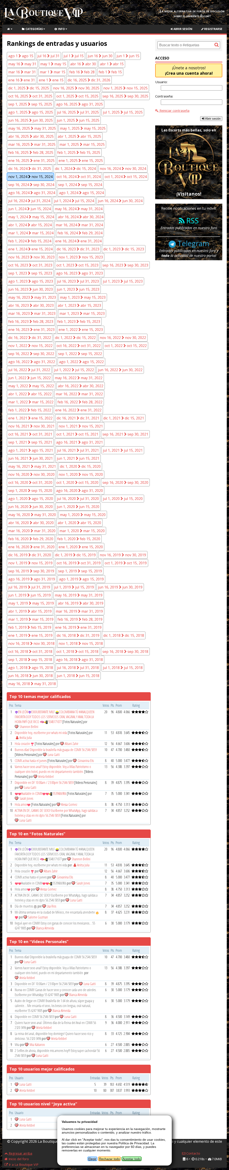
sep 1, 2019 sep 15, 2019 (80, 571)
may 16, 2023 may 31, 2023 (32, 297)
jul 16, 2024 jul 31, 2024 (29, 200)
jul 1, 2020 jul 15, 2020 (123, 498)
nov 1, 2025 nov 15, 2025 (125, 88)
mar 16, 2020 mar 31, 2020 (31, 530)
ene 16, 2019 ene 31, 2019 (78, 627)
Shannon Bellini (28, 726)
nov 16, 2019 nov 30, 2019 (123, 554)
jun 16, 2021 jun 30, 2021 (30, 458)
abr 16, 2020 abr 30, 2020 (31, 522)
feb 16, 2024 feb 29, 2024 (79, 233)
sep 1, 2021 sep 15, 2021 (30, 442)
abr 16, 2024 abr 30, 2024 (80, 216)
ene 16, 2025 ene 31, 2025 (31, 160)
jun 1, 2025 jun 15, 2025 (78, 120)
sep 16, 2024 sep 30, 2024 (31, 184)
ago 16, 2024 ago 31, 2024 (31, 192)
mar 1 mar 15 (52, 72)
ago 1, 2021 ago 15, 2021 (30, 450)
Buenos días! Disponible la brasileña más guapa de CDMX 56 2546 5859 (56, 749)
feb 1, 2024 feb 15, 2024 (29, 241)
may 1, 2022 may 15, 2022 (31, 385)
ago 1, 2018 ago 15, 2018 (30, 667)
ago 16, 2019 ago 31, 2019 (31, 579)
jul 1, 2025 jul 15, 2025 (123, 112)
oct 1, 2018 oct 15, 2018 (77, 651)
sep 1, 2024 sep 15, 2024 (80, 184)
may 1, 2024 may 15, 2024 (31, 216)
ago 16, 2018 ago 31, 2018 (79, 659)
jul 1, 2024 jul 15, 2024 (74, 200)
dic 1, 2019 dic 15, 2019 (75, 554)
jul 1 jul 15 (74, 55)
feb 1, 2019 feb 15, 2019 (29, 627)
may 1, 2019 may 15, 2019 (31, 603)
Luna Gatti (54, 754)
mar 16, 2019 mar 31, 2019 (79, 611)
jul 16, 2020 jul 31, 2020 (78, 498)
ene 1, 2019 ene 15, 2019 (30, 635)
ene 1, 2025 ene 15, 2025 (81, 160)
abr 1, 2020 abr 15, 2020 (79, 522)
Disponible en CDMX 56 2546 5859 (34, 1016)
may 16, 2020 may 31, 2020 (32, 514)
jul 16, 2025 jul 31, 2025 (78, 112)
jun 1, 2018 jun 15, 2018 (78, 675)
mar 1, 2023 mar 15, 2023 (82, 313)
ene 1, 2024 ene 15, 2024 (30, 249)
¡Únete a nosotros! (189, 70)
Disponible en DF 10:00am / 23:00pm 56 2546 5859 (44, 782)
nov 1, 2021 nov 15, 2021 (81, 426)
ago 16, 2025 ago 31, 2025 (79, 104)
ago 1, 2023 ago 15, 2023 (30, 281)
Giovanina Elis (86, 760)
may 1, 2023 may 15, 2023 (83, 297)
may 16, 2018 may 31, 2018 (32, 683)
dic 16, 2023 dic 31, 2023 (78, 249)
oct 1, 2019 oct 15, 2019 (126, 563)
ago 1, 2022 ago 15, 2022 (81, 361)
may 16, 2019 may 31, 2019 (78, 595)
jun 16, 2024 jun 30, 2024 (120, 200)
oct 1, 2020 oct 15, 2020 (77, 482)
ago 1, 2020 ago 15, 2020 (30, 498)
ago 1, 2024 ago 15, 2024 (81, 192)
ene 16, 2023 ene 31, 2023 (31, 329)
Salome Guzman (38, 917)
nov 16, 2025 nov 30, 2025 (76, 88)
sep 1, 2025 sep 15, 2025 (30, 104)
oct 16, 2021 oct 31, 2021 (30, 434)
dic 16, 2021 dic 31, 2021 (78, 418)
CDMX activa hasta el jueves (31, 760)
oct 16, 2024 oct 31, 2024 (79, 176)
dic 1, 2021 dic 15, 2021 (123, 418)
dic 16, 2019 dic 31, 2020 (29, 554)
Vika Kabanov (37, 1044)
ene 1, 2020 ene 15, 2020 (81, 546)
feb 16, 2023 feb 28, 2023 (30, 321)
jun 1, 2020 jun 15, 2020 (78, 506)
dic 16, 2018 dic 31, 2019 (78, 635)
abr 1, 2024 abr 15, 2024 (30, 224)
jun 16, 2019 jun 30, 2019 (120, 587)
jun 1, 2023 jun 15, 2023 (78, 289)
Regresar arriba (20, 1153)
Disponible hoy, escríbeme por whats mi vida (41, 732)
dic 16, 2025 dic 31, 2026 (89, 80)
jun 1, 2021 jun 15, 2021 (78, 458)
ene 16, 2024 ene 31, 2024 (78, 241)
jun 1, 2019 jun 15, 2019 (29, 595)
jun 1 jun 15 (128, 55)
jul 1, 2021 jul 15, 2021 (123, 450)
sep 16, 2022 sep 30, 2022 (31, 353)
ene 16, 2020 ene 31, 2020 (31, 546)
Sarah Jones (26, 798)
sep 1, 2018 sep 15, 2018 (30, 659)
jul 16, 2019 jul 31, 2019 (29, 587)
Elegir (92, 1159)
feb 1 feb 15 (110, 72)
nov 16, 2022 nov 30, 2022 (123, 337)
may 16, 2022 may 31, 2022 (78, 377)
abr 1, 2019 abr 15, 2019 (30, 611)
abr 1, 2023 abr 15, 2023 (79, 305)
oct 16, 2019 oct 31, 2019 (79, 563)
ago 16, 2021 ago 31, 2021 (79, 442)
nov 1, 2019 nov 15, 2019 (30, 563)
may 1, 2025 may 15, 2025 (83, 128)
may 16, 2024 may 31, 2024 (78, 208)
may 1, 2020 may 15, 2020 (83, 514)
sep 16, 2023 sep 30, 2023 (125, 265)
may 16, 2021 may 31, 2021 (32, 466)
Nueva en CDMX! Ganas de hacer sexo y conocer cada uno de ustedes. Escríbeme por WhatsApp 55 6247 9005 (55, 992)
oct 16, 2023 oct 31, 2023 (30, 265)
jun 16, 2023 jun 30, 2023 (30, 289)
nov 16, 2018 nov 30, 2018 (31, 643)
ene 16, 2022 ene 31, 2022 (78, 410)
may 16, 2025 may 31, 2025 (32, 128)
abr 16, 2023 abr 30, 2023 (31, 305)
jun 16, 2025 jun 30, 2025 (30, 120)
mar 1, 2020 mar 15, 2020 (82, 530)
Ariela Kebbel (46, 776)
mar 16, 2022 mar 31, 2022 (79, 393)
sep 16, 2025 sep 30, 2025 (125, 96)
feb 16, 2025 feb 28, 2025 (30, 152)
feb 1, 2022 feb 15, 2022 (29, 410)
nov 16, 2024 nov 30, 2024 (123, 168)
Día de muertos (24, 906)
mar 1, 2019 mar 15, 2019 (30, 619)
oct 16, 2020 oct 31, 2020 (30, 482)
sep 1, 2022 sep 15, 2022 (80, 353)
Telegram (192, 243)
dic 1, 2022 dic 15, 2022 (75, 337)
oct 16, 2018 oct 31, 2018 (30, 651)
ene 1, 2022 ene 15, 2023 (81, 329)
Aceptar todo (132, 1159)
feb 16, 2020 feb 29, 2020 (30, 538)
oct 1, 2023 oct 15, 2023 (77, 265)
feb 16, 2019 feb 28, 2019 (79, 619)
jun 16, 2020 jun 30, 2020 (30, 506)
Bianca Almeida (45, 928)
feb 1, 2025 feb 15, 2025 (78, 152)
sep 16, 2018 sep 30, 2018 (125, 651)
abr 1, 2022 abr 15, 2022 (30, 393)
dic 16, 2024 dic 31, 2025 (29, 168)
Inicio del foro (18, 1159)
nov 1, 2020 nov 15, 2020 (81, 474)
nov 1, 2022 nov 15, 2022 (30, 345)
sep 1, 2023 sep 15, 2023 (30, 273)
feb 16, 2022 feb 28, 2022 (79, 402)
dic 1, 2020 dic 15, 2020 (80, 466)
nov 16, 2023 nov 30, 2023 (31, 257)
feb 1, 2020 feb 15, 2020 (78, 538)
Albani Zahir (71, 743)
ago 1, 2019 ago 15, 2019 (81, 579)
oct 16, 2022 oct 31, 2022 (79, 345)
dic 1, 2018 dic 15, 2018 (123, 635)
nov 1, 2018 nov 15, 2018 (81, 643)
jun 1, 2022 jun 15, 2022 (29, 377)
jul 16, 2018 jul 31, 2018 (78, 667)
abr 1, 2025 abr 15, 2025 (79, 136)
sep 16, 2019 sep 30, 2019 (31, 571)
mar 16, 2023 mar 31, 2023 (31, 313)
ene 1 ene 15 (51, 80)
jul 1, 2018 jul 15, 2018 (123, 667)
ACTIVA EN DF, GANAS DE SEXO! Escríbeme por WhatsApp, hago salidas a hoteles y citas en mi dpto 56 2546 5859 (56, 813)
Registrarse (213, 29)
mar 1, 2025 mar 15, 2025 (82, 144)
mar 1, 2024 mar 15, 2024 (30, 233)
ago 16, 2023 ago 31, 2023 (79, 273)
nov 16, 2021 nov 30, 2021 (31, 426)
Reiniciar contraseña (174, 110)
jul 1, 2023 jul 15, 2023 (123, 281)
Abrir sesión (182, 29)
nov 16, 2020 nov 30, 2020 (31, 474)
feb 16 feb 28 (82, 72)
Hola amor (21, 804)
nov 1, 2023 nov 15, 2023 (81, 257)
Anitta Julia (25, 737)
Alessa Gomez (69, 804)
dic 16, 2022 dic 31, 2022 (29, 337)
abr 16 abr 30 (83, 63)
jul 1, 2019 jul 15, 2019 (74, 587)
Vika (17, 1044)
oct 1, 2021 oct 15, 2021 (77, 434)
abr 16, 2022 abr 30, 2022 (80, 385)
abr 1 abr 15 (112, 63)
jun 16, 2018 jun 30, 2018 (30, 675)
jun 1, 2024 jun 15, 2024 (29, 208)
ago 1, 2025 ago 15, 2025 (30, 112)
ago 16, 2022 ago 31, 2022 (31, 361)
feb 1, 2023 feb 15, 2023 (78, 321)
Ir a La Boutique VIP (23, 1164)
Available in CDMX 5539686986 (43, 793)
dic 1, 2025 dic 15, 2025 (28, 88)
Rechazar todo (109, 1159)
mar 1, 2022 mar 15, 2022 (30, 402)
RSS (191, 220)
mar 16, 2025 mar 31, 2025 (31, 144)
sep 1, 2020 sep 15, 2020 (30, 490)
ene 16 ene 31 (21, 80)
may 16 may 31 (22, 63)
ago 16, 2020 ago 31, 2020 (79, 490)
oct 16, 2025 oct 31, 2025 (30, 96)
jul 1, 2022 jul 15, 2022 (74, 369)
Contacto (192, 1153)
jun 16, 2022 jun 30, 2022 (120, 369)
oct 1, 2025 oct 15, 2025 (77, 96)
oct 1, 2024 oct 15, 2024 (126, 176)
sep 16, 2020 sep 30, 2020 (125, 482)
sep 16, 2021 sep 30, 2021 (125, 434)
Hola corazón (23, 743)
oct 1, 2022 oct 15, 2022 (126, 345)
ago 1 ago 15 (20, 55)
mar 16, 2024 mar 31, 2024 (79, 224)
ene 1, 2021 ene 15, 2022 (30, 418)
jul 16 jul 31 (48, 55)
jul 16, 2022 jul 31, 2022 (29, 369)
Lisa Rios (51, 906)
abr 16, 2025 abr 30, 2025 (31, 136)
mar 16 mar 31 (22, 72)
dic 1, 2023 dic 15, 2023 (123, 249)
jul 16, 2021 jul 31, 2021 (78, 450)
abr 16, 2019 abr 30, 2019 (80, 603)
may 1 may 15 (53, 63)
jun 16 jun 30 (100, 55)
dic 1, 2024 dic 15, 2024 (75, 168)
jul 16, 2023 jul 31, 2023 (78, 281)
